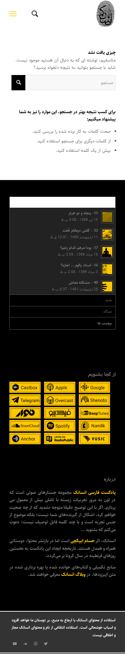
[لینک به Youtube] (14, 644)
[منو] (14, 14)
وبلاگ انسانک (73, 574)
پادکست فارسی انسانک (94, 492)
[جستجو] (34, 14)
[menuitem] (34, 14)
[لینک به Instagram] (35, 644)
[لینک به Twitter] (46, 644)
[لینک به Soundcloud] (25, 644)
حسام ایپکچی (82, 540)
